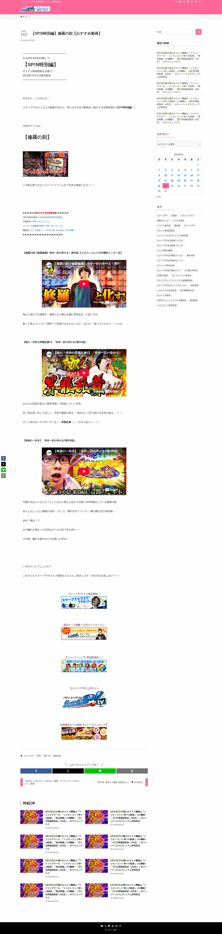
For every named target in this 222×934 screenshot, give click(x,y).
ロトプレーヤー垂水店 (181, 275)
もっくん (46, 221)
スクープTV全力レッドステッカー (172, 285)
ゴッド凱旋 (35, 230)
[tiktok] (192, 1)
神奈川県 (191, 255)
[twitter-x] (184, 1)
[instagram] (196, 1)
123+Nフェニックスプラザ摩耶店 (171, 300)
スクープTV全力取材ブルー (169, 270)
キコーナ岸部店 (164, 295)
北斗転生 (60, 230)
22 (198, 180)
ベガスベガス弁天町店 (167, 290)
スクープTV (29, 756)
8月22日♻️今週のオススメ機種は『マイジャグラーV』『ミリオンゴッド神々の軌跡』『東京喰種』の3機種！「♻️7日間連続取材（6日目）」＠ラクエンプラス (178, 87)
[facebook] (200, 1)
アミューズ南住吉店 (166, 265)
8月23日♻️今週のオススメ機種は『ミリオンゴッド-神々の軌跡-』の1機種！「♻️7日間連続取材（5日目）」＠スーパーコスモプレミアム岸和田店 (178, 72)
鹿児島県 (194, 300)
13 (185, 175)
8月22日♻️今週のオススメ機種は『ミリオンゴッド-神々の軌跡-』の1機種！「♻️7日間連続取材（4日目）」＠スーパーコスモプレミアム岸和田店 (178, 103)
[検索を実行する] (199, 32)
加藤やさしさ (163, 220)
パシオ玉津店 (178, 220)
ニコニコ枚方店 (164, 225)
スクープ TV (189, 225)
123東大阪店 (162, 275)
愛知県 (177, 225)
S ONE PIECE (191, 270)
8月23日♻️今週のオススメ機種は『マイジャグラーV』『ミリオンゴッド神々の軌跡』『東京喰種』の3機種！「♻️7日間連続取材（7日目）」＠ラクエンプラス (178, 57)
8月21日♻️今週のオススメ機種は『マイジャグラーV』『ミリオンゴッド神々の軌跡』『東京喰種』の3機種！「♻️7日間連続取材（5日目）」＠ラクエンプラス (178, 118)
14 (191, 175)
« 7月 (158, 197)
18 (172, 180)
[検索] (176, 1)
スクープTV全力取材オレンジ (170, 260)
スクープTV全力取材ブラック (170, 245)
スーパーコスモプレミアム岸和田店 (172, 235)
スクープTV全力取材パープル (170, 240)
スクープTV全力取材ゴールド (170, 255)
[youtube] (180, 1)
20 (185, 180)
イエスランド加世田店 (167, 305)
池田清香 (194, 285)
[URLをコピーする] (132, 770)
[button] (36, 770)
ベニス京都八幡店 (165, 250)
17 (165, 180)
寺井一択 (36, 221)
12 (178, 175)
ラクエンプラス (187, 215)
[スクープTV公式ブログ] (35, 9)
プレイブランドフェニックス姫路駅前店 (174, 280)
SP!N (38, 756)
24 (165, 186)
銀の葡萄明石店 (187, 290)
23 (159, 186)
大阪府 (174, 215)
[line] (188, 1)
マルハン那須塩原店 (166, 230)
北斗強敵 (70, 230)
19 (178, 180)
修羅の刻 (57, 756)
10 (165, 175)
